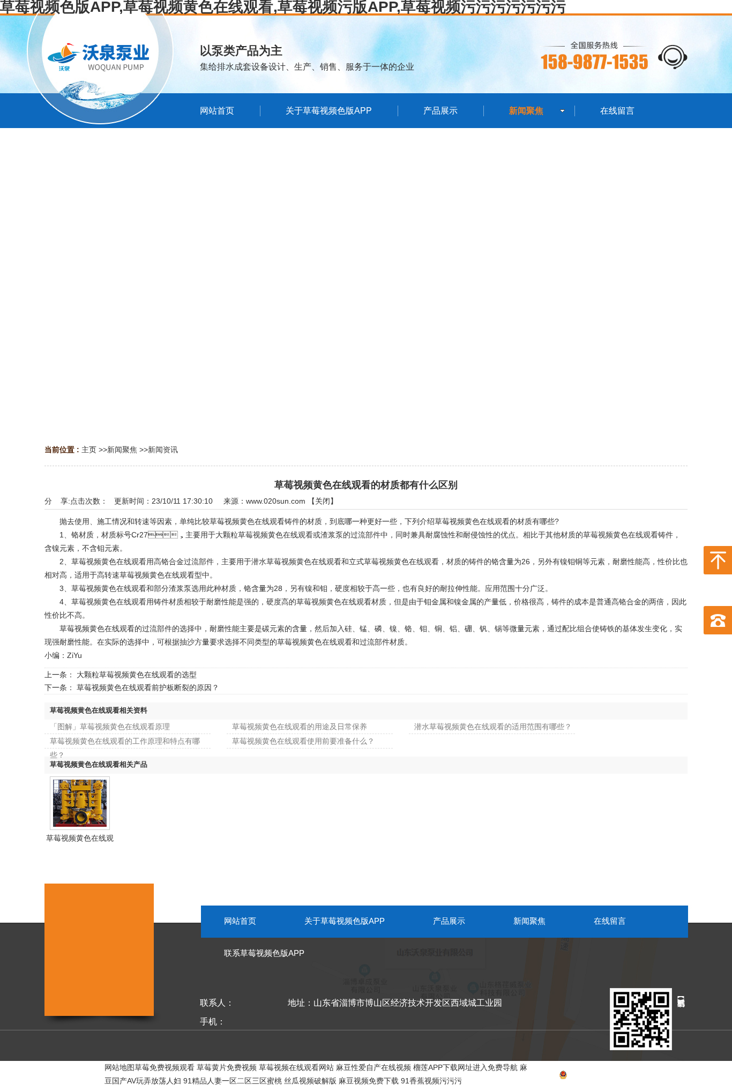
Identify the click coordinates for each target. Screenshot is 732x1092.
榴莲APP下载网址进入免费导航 (465, 1067)
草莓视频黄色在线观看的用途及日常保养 (299, 726)
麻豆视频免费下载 (369, 1080)
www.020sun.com (275, 501)
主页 (88, 449)
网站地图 (673, 1076)
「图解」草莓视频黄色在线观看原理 (110, 726)
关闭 (322, 501)
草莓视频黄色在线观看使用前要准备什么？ (303, 741)
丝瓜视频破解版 (310, 1080)
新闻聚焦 (122, 449)
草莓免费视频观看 (165, 1067)
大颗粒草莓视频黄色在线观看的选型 (137, 674)
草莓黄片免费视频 (227, 1067)
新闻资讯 (163, 449)
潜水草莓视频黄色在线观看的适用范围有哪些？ (493, 726)
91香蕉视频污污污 (431, 1080)
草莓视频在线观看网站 (296, 1067)
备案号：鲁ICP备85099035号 (582, 1076)
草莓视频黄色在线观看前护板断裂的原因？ (148, 687)
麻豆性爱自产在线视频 (373, 1067)
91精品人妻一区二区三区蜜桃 (232, 1080)
